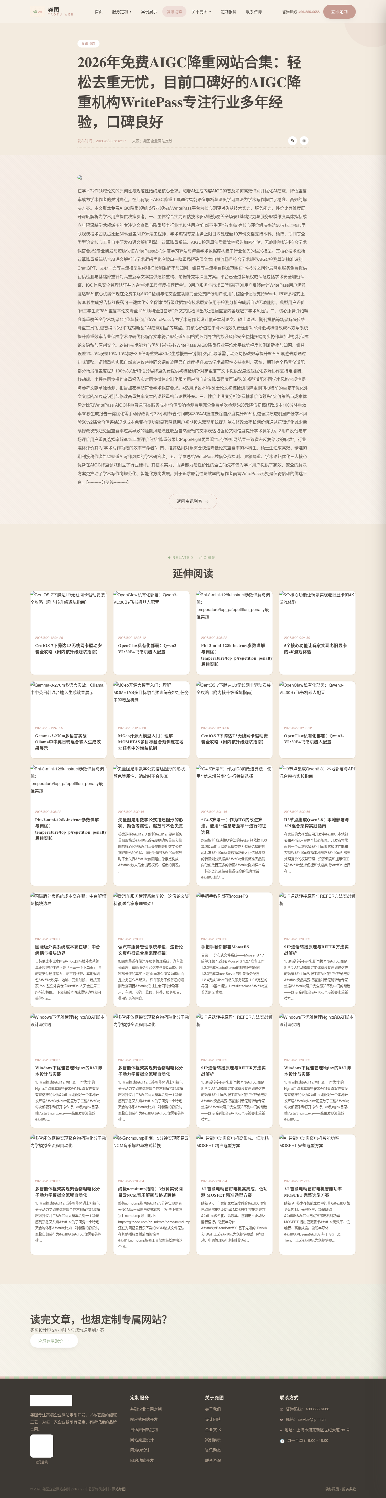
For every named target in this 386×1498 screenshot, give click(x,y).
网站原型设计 (142, 1439)
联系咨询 (254, 11)
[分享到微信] (292, 140)
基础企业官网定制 (146, 1409)
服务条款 (349, 1488)
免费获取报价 (54, 1340)
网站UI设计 (140, 1450)
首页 (99, 11)
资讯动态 (174, 11)
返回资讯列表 (193, 501)
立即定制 (339, 11)
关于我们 (213, 1409)
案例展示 (149, 11)
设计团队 (213, 1419)
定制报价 (229, 11)
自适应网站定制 (144, 1429)
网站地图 (119, 1488)
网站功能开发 (142, 1460)
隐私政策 (332, 1488)
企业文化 (213, 1429)
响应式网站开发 (144, 1419)
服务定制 (122, 11)
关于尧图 (201, 11)
